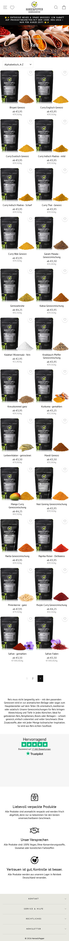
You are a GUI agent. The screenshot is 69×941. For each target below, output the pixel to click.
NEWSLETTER (33, 929)
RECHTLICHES (34, 918)
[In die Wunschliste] (30, 72)
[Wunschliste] (12, 7)
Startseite (26, 38)
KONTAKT (33, 898)
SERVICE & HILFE (33, 908)
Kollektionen (39, 38)
